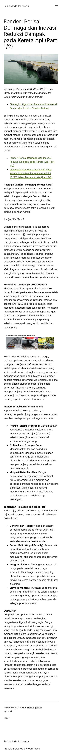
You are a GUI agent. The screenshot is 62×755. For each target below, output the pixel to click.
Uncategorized (34, 707)
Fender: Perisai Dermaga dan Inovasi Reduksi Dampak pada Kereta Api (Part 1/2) (32, 161)
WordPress (34, 748)
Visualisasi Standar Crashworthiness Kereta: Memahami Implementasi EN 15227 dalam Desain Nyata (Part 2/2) (31, 173)
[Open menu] (56, 6)
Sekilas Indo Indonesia (16, 5)
